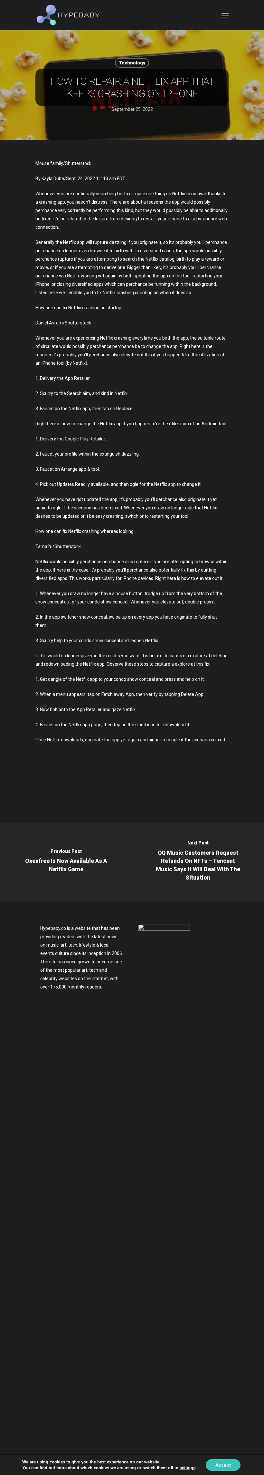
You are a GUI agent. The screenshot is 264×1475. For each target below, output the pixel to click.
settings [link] (187, 1467)
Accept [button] (223, 1465)
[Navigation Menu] (225, 15)
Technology (132, 62)
